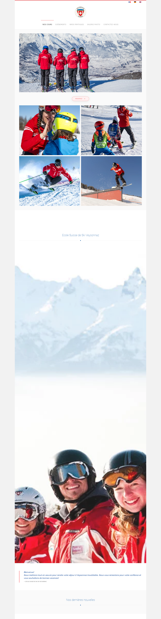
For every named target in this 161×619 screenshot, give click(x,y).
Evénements (60, 24)
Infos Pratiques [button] (77, 24)
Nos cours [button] (47, 24)
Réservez (78, 98)
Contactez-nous (111, 24)
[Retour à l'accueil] (80, 12)
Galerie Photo (93, 24)
